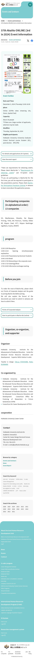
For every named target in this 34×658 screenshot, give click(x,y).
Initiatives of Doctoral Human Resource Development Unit (16, 539)
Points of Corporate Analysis (11, 310)
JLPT (17, 490)
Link (27, 651)
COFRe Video (19, 479)
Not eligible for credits (9, 488)
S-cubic (3, 42)
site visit (5, 479)
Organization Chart (6, 541)
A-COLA (20, 486)
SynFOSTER (6, 493)
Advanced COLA (5, 574)
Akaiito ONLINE (14, 42)
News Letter (23, 490)
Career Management (8, 481)
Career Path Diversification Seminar (10, 569)
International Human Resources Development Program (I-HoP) (12, 602)
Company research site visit (8, 583)
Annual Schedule (5, 591)
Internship (25, 486)
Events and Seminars (14, 21)
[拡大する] (28, 56)
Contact (4, 557)
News (5, 463)
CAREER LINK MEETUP (8, 490)
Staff (2, 544)
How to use (4, 621)
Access (3, 553)
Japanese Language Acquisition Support (11, 613)
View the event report (9, 159)
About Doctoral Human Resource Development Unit (12, 531)
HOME (3, 21)
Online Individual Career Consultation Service (12, 608)
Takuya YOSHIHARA (21, 362)
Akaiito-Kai (7, 42)
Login (2, 624)
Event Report (7, 465)
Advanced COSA (5, 571)
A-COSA (14, 486)
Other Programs (5, 588)
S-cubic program (6, 563)
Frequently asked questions (8, 593)
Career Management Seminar (8, 567)
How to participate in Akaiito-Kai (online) (15, 315)
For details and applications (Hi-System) (15, 154)
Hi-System (11, 479)
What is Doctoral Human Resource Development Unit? (15, 537)
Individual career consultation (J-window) (11, 579)
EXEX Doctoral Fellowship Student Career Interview (14, 586)
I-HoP (17, 488)
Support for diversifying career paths (13, 484)
